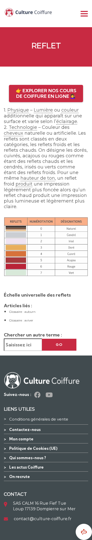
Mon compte (21, 439)
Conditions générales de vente (38, 419)
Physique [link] (18, 110)
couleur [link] (70, 110)
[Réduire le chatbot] (84, 532)
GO (59, 344)
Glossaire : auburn (22, 312)
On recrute (19, 476)
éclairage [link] (66, 121)
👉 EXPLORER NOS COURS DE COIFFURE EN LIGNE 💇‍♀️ (46, 93)
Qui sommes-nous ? (27, 457)
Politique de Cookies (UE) (33, 448)
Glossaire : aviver (21, 320)
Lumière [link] (43, 110)
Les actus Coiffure (26, 467)
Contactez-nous (25, 429)
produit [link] (24, 184)
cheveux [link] (13, 133)
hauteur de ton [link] (37, 178)
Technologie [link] (23, 127)
